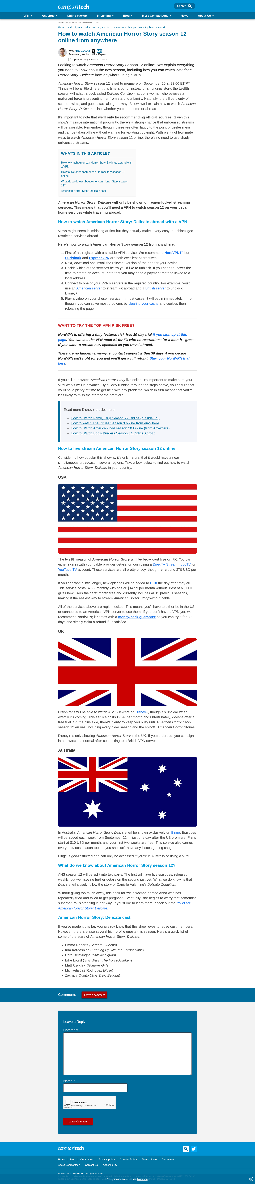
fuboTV (185, 564)
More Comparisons (155, 15)
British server (155, 288)
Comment (70, 1030)
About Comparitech (69, 1164)
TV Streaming (64, 23)
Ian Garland (83, 50)
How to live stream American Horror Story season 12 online (93, 173)
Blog (126, 15)
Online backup (77, 15)
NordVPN (171, 253)
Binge (175, 832)
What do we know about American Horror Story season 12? (94, 183)
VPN (26, 15)
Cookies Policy (128, 1159)
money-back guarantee (137, 617)
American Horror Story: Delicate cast (83, 190)
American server (89, 288)
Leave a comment (94, 994)
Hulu (153, 583)
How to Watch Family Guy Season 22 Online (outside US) (115, 418)
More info (142, 1179)
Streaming (103, 15)
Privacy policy (107, 1159)
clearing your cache (144, 303)
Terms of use (149, 1159)
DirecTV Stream (165, 564)
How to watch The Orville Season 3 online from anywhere (115, 423)
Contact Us (91, 1164)
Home (61, 1159)
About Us (204, 15)
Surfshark (73, 258)
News (184, 15)
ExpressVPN (99, 258)
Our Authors (87, 1159)
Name (68, 1081)
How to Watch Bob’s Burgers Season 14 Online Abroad (113, 433)
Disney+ (141, 712)
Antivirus (48, 15)
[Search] (190, 6)
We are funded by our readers (74, 27)
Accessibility (110, 1164)
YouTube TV (67, 569)
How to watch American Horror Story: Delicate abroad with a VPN (96, 164)
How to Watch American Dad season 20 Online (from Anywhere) (120, 428)
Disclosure (168, 1159)
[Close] (251, 1179)
